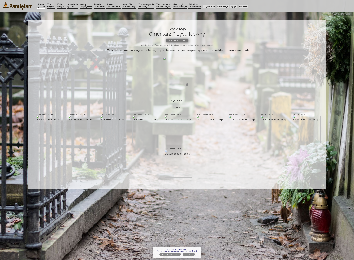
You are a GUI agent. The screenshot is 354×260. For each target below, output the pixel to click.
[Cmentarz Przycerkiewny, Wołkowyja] (187, 84)
